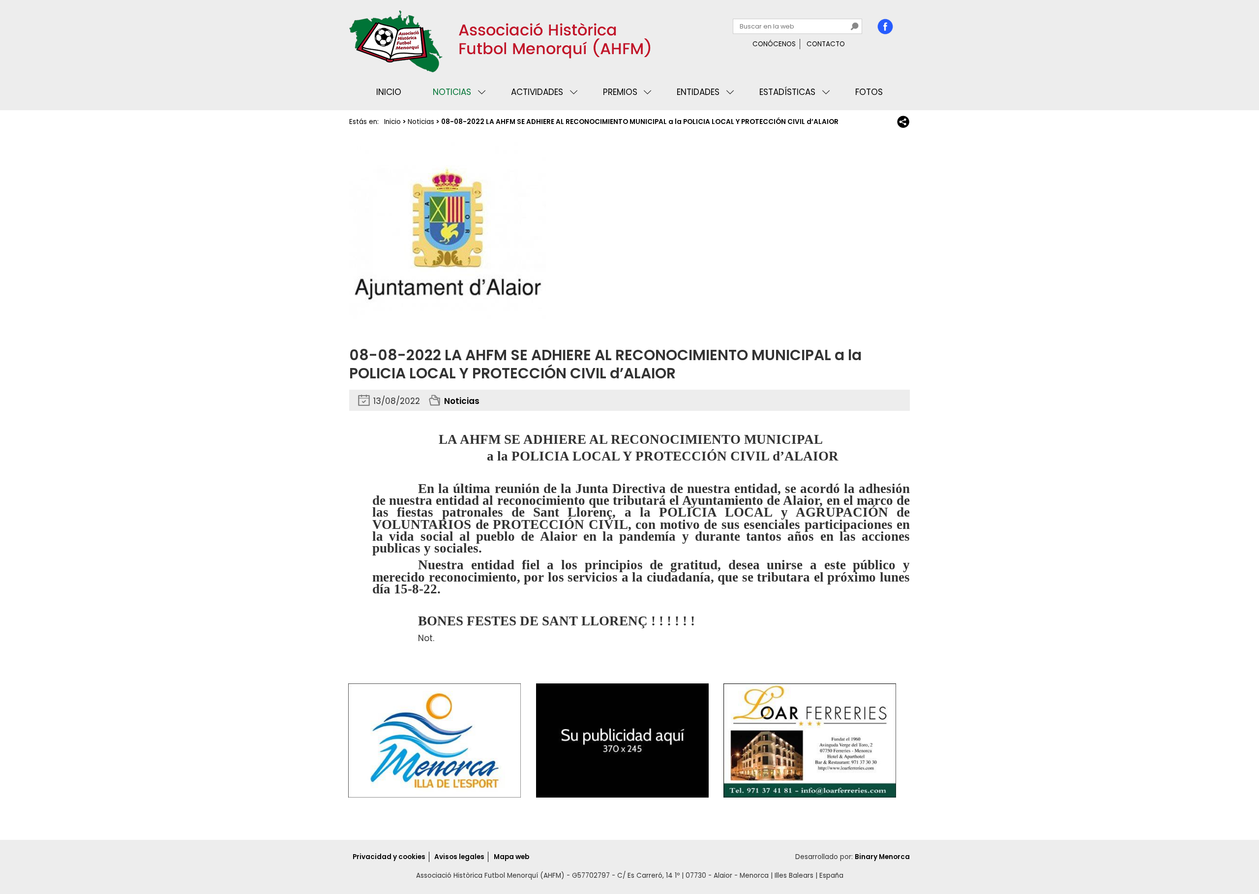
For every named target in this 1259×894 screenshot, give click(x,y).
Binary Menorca (882, 857)
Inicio (388, 92)
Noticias (452, 92)
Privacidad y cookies (389, 857)
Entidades (698, 92)
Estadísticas (787, 92)
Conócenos (774, 44)
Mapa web (511, 857)
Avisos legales (459, 857)
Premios (620, 92)
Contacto (826, 44)
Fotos (869, 92)
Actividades (537, 92)
